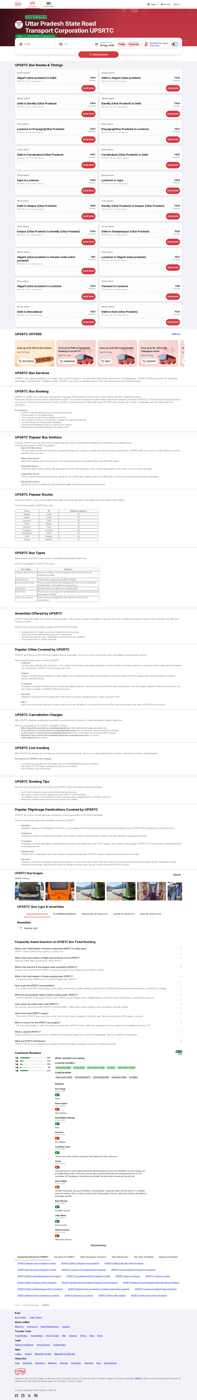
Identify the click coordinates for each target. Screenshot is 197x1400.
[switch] (174, 44)
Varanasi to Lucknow (114, 286)
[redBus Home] (18, 4)
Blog (92, 1336)
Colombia (88, 1363)
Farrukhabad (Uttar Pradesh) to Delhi (124, 154)
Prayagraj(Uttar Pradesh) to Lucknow (125, 129)
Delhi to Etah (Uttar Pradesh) (119, 311)
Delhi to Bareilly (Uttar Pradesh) (37, 103)
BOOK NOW (88, 88)
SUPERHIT (151, 361)
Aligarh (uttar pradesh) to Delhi (36, 77)
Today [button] (122, 44)
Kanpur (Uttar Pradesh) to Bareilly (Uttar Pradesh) (48, 231)
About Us (19, 1326)
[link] (35, 353)
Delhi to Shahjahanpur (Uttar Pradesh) (125, 231)
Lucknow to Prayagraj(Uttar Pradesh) (40, 129)
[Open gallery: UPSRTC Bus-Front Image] (29, 891)
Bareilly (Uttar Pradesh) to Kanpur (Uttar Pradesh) (132, 205)
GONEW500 (69, 361)
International (110, 1363)
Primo (100, 1336)
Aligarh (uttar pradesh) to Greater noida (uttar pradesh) (46, 258)
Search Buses (100, 54)
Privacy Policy (43, 1345)
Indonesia (27, 1363)
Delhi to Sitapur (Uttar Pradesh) (37, 205)
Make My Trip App (43, 1354)
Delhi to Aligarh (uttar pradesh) (121, 77)
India (17, 1363)
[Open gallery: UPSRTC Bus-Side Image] (90, 891)
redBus (18, 1354)
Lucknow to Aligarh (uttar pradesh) (123, 257)
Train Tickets (35, 1317)
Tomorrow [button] (134, 44)
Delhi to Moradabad (29, 311)
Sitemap (73, 1336)
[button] (36, 44)
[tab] (37, 914)
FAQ (64, 1336)
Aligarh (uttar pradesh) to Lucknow (39, 286)
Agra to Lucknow (28, 180)
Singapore (40, 1363)
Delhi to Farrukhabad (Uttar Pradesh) (40, 154)
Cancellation (37, 1336)
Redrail (28, 1354)
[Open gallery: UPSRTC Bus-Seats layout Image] (151, 891)
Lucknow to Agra (112, 180)
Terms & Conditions (24, 1345)
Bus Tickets (20, 1317)
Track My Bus (21, 1336)
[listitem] (20, 343)
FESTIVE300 (28, 361)
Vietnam (64, 1363)
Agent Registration (50, 1326)
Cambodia (76, 1363)
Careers (66, 1326)
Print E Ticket (52, 1336)
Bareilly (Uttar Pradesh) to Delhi (121, 103)
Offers (83, 1336)
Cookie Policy (59, 1345)
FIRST (108, 361)
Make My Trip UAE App (64, 1354)
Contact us (32, 1326)
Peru (98, 1363)
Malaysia (52, 1363)
